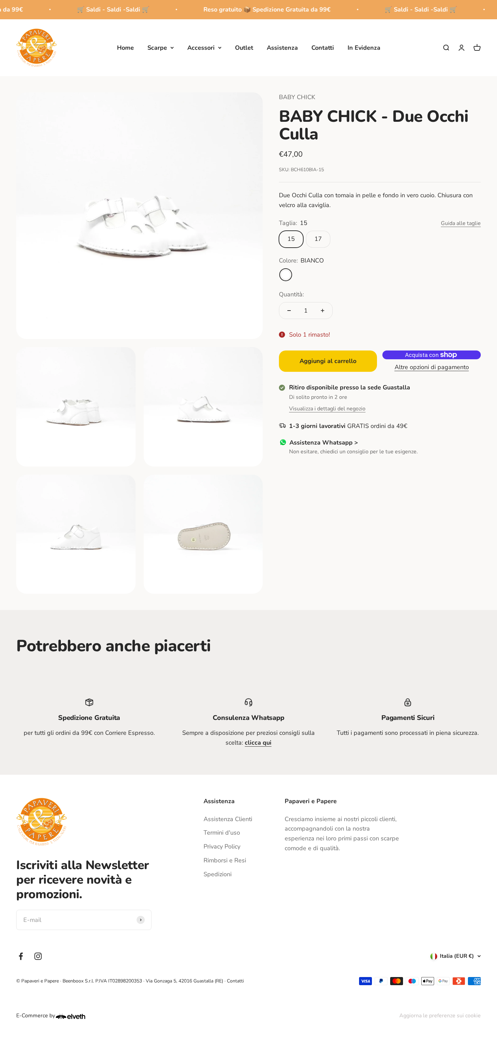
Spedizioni (218, 874)
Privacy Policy (222, 846)
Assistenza (282, 47)
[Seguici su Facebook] (20, 956)
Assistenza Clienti (228, 819)
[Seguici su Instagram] (38, 956)
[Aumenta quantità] (322, 310)
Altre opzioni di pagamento (432, 367)
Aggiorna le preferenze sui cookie (440, 1015)
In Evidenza (364, 47)
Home (125, 47)
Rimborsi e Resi (225, 860)
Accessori (201, 47)
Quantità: (291, 294)
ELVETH (79, 1016)
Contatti (322, 47)
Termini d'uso (222, 833)
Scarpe (157, 47)
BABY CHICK (297, 97)
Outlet (244, 47)
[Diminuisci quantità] (289, 310)
